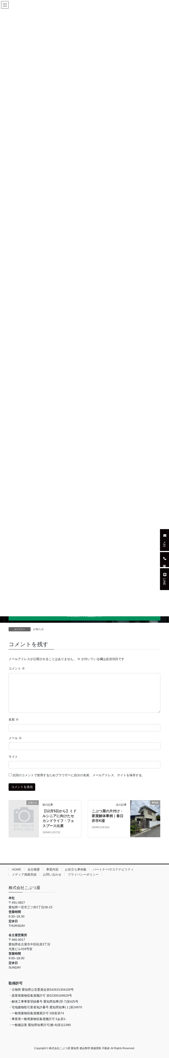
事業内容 (52, 869)
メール (15, 738)
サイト (13, 756)
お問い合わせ (52, 874)
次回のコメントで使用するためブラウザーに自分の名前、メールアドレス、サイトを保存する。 (78, 775)
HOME (16, 869)
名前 (14, 719)
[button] (164, 540)
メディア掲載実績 (24, 874)
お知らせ (38, 629)
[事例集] (145, 816)
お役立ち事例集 (75, 869)
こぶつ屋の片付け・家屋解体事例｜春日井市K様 (107, 816)
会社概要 (34, 869)
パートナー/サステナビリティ (113, 869)
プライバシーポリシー (83, 874)
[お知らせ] (24, 809)
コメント (17, 668)
